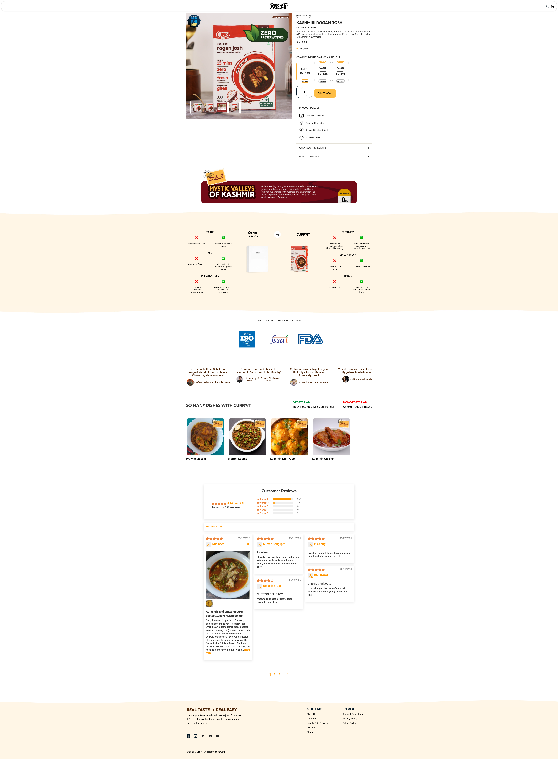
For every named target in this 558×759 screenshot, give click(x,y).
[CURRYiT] (279, 6)
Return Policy (349, 723)
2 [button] (275, 674)
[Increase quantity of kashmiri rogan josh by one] (309, 91)
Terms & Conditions (353, 714)
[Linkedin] (210, 736)
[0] (552, 6)
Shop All (311, 714)
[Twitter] (203, 736)
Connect (311, 727)
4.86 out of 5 (235, 503)
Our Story (311, 718)
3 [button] (279, 674)
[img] (214, 538)
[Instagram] (196, 736)
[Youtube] (217, 736)
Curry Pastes (303, 16)
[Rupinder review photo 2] (209, 603)
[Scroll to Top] (552, 743)
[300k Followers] (188, 736)
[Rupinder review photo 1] (228, 575)
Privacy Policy (350, 718)
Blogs (310, 732)
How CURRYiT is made (318, 723)
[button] (297, 48)
